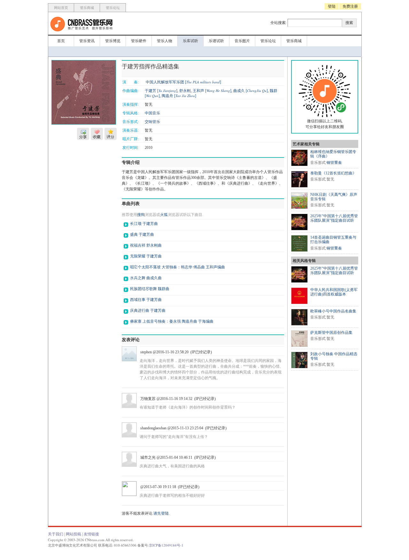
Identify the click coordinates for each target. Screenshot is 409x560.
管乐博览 (112, 41)
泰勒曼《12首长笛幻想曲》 (333, 173)
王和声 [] (212, 90)
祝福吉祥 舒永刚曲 (146, 245)
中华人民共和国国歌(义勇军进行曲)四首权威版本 (334, 292)
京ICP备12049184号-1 (166, 545)
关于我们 (55, 534)
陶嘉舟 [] (179, 96)
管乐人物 (164, 41)
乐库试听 (190, 41)
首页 (61, 41)
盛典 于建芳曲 (142, 234)
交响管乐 (152, 121)
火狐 (164, 214)
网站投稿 (73, 534)
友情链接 (91, 534)
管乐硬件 (138, 41)
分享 (83, 134)
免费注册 (350, 6)
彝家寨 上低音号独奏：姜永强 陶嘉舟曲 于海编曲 (171, 321)
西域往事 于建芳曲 (146, 299)
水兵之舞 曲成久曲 (146, 278)
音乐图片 (242, 41)
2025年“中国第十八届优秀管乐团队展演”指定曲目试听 (334, 218)
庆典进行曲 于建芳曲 (148, 310)
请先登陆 (161, 513)
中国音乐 (152, 113)
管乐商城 (87, 8)
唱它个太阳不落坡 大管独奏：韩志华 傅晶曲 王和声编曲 (177, 267)
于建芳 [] (161, 90)
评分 (110, 134)
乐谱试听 (216, 41)
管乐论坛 (113, 8)
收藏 (97, 134)
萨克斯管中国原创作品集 (331, 332)
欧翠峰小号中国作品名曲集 (333, 311)
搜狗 (141, 214)
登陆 (332, 6)
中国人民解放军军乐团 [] (183, 82)
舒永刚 (185, 90)
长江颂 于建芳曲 (144, 223)
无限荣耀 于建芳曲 (146, 256)
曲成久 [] (250, 90)
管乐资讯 (87, 41)
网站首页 (61, 8)
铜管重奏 (334, 162)
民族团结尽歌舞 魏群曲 (149, 289)
